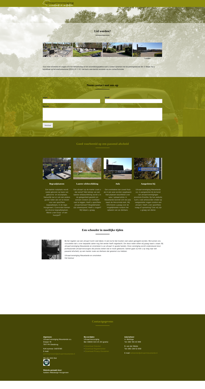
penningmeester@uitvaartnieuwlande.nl (59, 355)
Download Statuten (93, 347)
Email (108, 98)
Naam (46, 98)
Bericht (46, 107)
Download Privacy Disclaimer (97, 352)
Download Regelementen (95, 350)
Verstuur (47, 126)
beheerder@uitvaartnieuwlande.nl (143, 354)
